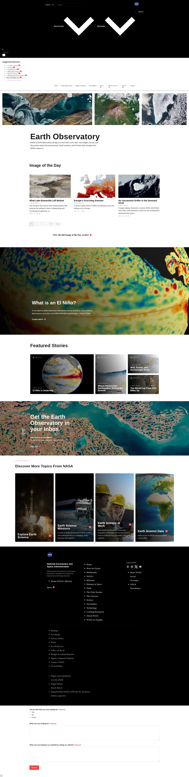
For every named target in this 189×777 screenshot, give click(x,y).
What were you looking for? (42, 724)
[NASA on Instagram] (132, 566)
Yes (33, 712)
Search (133, 85)
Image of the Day (80, 85)
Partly (34, 717)
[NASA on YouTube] (140, 566)
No (33, 715)
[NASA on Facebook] (127, 566)
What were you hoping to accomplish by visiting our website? (55, 745)
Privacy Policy (64, 440)
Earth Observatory (66, 85)
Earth (56, 85)
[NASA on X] (136, 566)
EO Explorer (93, 85)
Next (57, 224)
